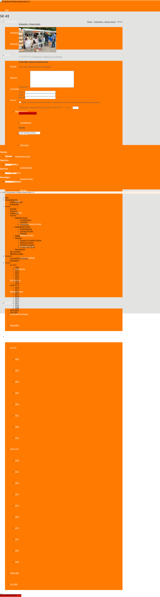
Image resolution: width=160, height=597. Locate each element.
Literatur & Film (26, 179)
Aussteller (8, 165)
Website (22, 97)
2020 (17, 427)
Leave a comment (55, 57)
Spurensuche (20, 269)
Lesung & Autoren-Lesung (30, 224)
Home (89, 22)
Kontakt (13, 66)
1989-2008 (14, 573)
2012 (17, 528)
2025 (17, 370)
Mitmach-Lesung (27, 235)
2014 (17, 505)
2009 (17, 562)
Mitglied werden (16, 254)
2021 (17, 415)
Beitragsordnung (11, 173)
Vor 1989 (13, 584)
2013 (17, 517)
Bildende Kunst (21, 111)
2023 (17, 393)
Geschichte (14, 89)
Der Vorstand (15, 251)
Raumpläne (14, 325)
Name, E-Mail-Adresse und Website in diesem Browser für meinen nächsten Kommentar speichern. (61, 102)
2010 (17, 550)
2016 (17, 483)
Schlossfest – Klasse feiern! (105, 22)
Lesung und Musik (27, 247)
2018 (17, 460)
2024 (17, 382)
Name (21, 92)
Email (21, 95)
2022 (17, 404)
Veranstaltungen (11, 21)
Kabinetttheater (26, 168)
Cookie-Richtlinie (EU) (13, 182)
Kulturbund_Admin (40, 57)
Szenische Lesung (27, 245)
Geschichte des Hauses (19, 314)
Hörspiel (23, 190)
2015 (17, 494)
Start (7, 10)
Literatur (18, 238)
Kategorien (14, 44)
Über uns (13, 78)
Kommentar (24, 87)
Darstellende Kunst (22, 156)
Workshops (24, 145)
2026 (17, 359)
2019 (17, 438)
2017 (17, 472)
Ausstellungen (25, 123)
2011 (17, 539)
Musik (17, 236)
